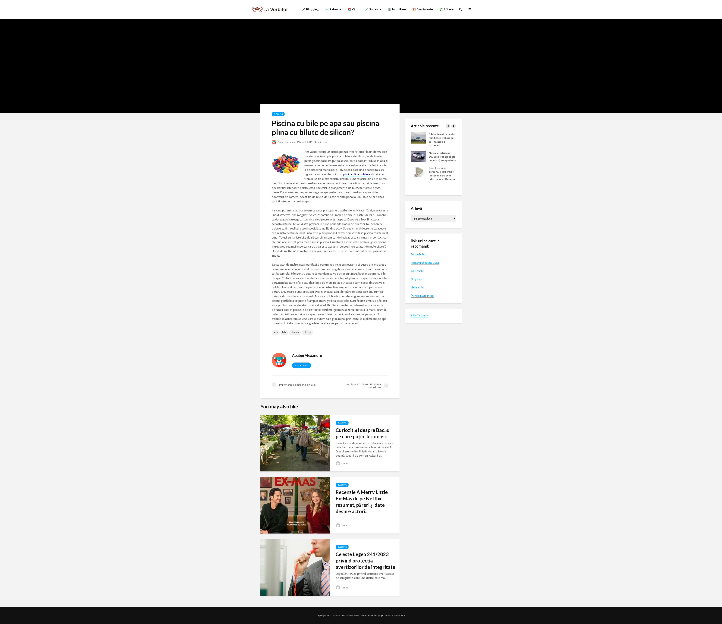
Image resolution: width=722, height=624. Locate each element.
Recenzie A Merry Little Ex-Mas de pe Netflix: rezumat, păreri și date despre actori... (362, 501)
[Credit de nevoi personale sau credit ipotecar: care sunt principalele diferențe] (418, 171)
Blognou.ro (417, 279)
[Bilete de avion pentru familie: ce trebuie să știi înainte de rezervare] (418, 137)
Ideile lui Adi (417, 287)
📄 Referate (333, 9)
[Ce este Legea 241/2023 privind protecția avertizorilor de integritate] (295, 567)
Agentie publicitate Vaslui (425, 262)
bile (284, 332)
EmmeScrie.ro (419, 254)
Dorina (344, 463)
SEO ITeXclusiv (419, 315)
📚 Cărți (353, 9)
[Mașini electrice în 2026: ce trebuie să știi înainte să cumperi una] (418, 156)
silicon (307, 332)
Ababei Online (359, 615)
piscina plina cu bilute (357, 174)
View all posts (301, 365)
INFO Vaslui (417, 271)
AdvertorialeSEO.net (395, 615)
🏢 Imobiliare (397, 9)
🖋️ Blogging (310, 9)
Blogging (278, 114)
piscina (295, 332)
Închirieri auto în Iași (422, 295)
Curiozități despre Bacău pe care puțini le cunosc (363, 433)
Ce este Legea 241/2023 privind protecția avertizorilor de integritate (365, 560)
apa (276, 332)
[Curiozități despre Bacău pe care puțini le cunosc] (295, 443)
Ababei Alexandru (286, 142)
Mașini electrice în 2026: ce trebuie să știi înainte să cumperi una (442, 156)
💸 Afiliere (446, 9)
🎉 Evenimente (422, 9)
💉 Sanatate (373, 9)
